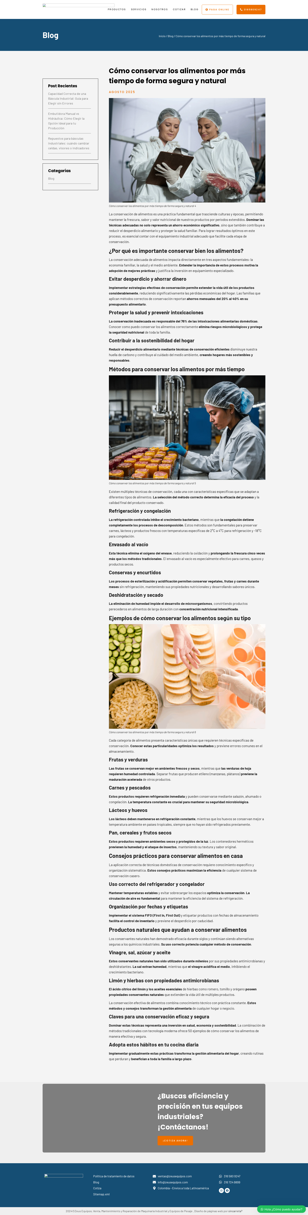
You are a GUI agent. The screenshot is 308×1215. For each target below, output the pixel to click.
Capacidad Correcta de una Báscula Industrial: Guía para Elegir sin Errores (68, 98)
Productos (117, 9)
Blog (194, 9)
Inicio (162, 36)
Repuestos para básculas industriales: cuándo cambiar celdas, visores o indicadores (68, 143)
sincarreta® (235, 1211)
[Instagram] (221, 1190)
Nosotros (160, 9)
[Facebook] (227, 1190)
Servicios (139, 9)
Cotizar (179, 9)
